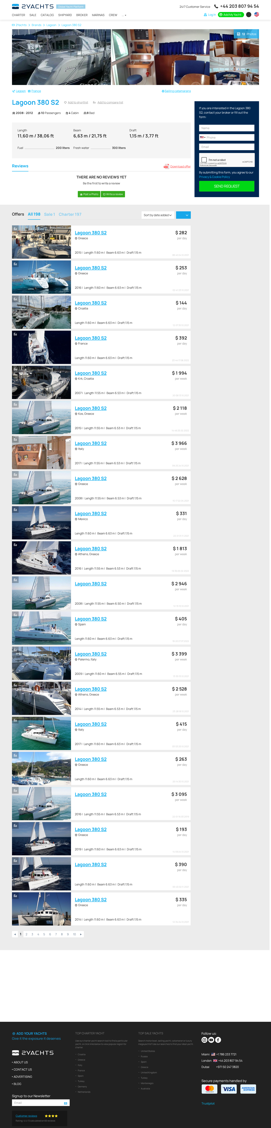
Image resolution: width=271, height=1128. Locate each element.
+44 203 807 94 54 (239, 6)
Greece (81, 1059)
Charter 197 (70, 214)
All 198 (34, 214)
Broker (82, 15)
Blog (17, 1084)
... (123, 15)
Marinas (98, 15)
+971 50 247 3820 (227, 1067)
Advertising (23, 1077)
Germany (82, 1086)
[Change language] (255, 14)
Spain (80, 1075)
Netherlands (83, 1091)
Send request (227, 186)
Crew (113, 15)
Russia (144, 1056)
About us (21, 1062)
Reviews (20, 166)
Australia (145, 1088)
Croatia (81, 1054)
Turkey (80, 1081)
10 (74, 934)
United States (147, 1051)
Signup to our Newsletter (31, 1096)
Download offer (180, 166)
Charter (18, 15)
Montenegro (146, 1083)
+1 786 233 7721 (226, 1054)
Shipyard (65, 15)
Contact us (23, 1069)
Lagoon (51, 25)
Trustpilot (208, 1103)
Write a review (114, 194)
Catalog (47, 15)
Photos (249, 34)
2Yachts (21, 25)
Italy (79, 1065)
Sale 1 (49, 214)
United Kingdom (148, 1072)
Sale (32, 15)
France (36, 91)
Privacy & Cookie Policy (214, 177)
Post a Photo (90, 194)
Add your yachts (31, 1033)
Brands (36, 25)
